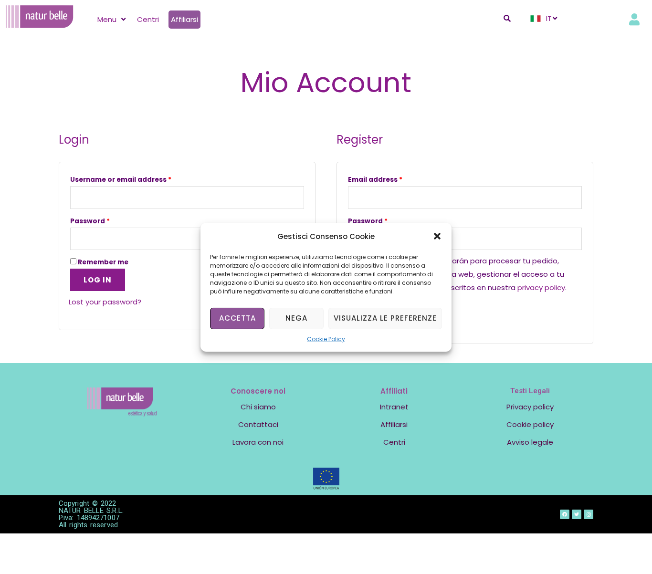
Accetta (237, 318)
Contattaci (258, 424)
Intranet (394, 407)
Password (90, 221)
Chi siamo (258, 407)
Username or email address (120, 179)
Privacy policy (530, 407)
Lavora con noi (258, 442)
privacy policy (541, 287)
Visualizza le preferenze (385, 318)
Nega (296, 318)
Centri (394, 442)
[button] (437, 236)
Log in (98, 280)
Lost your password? (105, 302)
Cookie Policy (326, 338)
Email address (375, 179)
